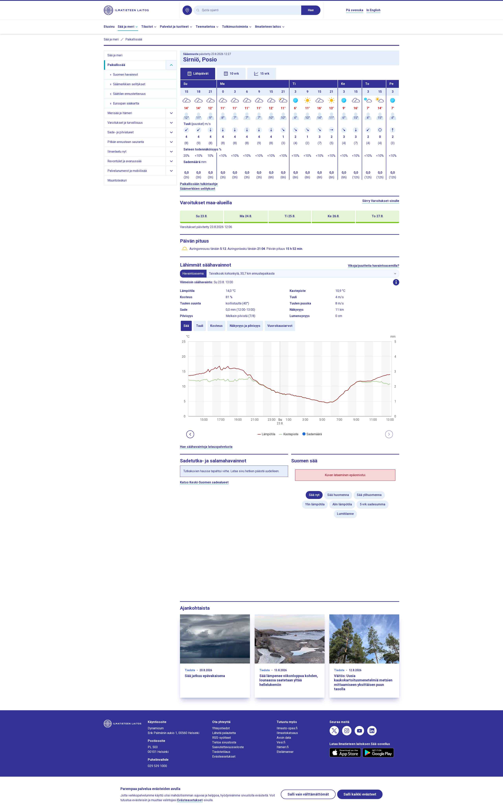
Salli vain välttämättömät (308, 794)
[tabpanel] (289, 130)
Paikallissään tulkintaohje (199, 184)
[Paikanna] (187, 10)
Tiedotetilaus (221, 752)
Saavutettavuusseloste (228, 747)
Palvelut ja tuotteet (174, 26)
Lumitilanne (345, 514)
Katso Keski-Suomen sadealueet (204, 482)
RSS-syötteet (221, 738)
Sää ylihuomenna (369, 495)
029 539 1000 (157, 766)
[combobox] (250, 10)
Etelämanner (285, 752)
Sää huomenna (338, 495)
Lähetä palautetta (224, 733)
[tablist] (289, 73)
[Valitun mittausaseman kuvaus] (396, 282)
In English (373, 10)
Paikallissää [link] (133, 39)
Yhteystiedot (221, 728)
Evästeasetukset (223, 756)
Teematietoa (205, 26)
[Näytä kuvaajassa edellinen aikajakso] (190, 434)
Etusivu (109, 26)
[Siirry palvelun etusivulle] (140, 10)
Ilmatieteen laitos (268, 26)
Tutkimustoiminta (235, 26)
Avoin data (284, 738)
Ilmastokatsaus (287, 733)
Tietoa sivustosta (224, 742)
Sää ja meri (126, 26)
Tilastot (147, 26)
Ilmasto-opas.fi (287, 728)
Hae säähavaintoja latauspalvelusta (206, 447)
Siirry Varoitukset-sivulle (380, 201)
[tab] (197, 74)
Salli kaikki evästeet (359, 794)
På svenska (354, 10)
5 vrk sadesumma (372, 504)
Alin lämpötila (342, 504)
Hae (311, 10)
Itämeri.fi (283, 747)
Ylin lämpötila (315, 504)
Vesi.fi (281, 742)
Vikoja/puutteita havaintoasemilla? (373, 266)
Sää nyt (314, 495)
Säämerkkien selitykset (197, 189)
